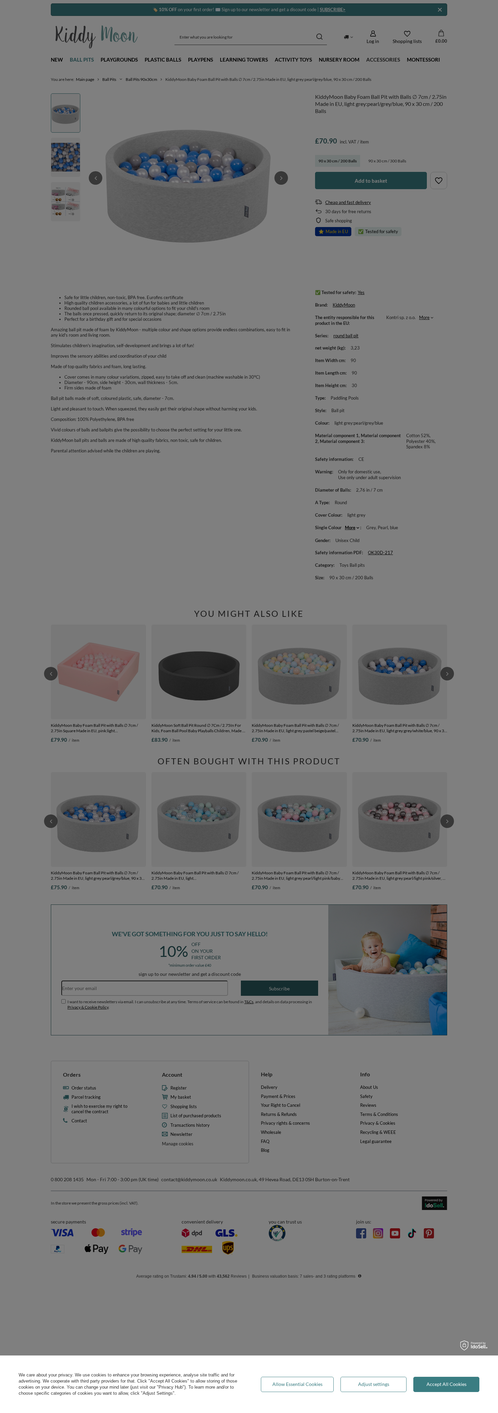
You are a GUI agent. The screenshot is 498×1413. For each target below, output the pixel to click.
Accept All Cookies (446, 1384)
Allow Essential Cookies (297, 1384)
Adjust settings (373, 1384)
